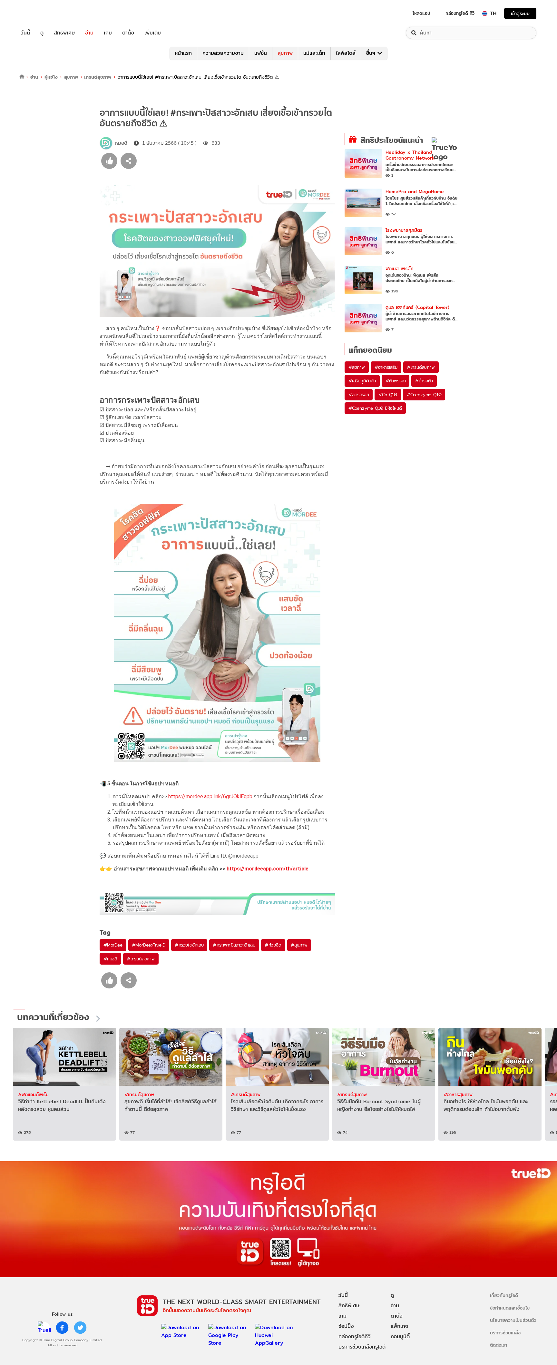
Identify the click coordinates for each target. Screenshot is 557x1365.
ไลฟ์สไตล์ (346, 53)
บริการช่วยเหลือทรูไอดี (362, 1347)
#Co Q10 (387, 394)
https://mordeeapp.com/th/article (267, 869)
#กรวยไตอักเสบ (189, 944)
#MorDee (112, 944)
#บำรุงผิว (424, 380)
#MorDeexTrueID (148, 944)
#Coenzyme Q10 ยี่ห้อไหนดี (375, 408)
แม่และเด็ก (314, 53)
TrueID (40, 13)
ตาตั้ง (128, 33)
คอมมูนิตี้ (400, 1336)
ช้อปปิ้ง (346, 1326)
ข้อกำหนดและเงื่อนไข (510, 1307)
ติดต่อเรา (498, 1345)
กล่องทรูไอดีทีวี (354, 1336)
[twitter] (80, 1327)
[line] (44, 1327)
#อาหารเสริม (386, 367)
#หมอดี (110, 958)
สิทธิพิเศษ (64, 33)
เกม (108, 33)
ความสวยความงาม (223, 53)
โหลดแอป (421, 13)
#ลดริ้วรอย (358, 394)
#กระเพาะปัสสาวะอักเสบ (234, 944)
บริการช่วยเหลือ (505, 1332)
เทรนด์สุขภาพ (97, 77)
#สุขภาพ (299, 944)
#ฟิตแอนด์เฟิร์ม (33, 1094)
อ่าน (89, 33)
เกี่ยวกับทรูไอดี (504, 1295)
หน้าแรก (183, 53)
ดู (42, 33)
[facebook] (62, 1327)
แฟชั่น (260, 53)
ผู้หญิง (51, 77)
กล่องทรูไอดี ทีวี (459, 13)
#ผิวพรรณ (396, 380)
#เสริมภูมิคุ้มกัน (362, 380)
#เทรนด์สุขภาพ (141, 958)
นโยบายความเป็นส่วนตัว (513, 1320)
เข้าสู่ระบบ (520, 13)
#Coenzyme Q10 (424, 394)
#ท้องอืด (273, 944)
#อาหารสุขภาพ (458, 1094)
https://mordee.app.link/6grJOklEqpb (210, 796)
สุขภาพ (285, 53)
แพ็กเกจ (399, 1326)
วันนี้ (25, 33)
